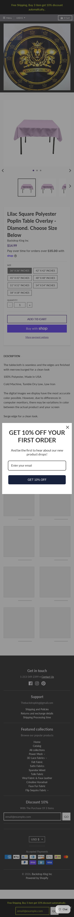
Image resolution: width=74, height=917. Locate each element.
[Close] (67, 427)
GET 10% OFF (37, 479)
